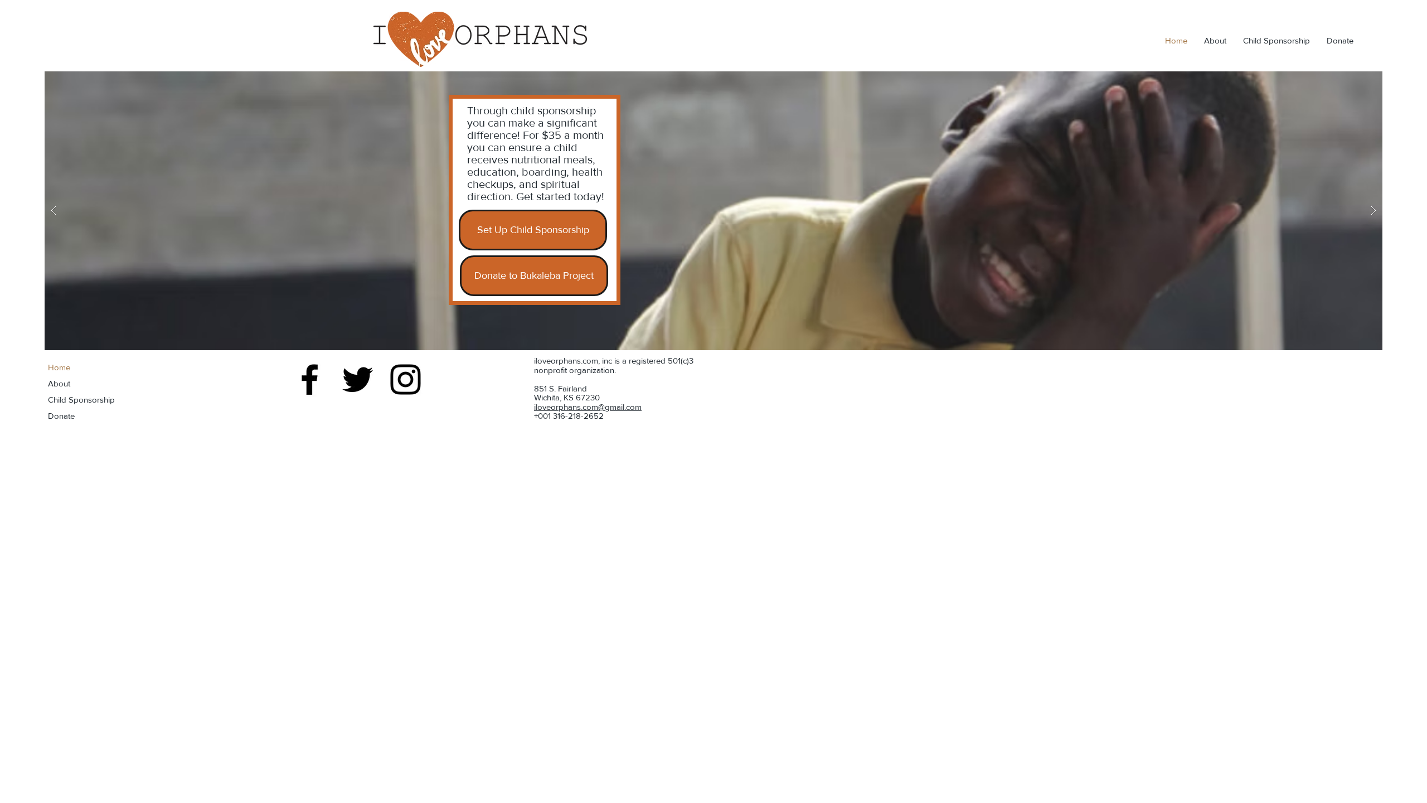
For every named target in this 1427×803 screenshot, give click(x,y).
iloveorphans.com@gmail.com (588, 407)
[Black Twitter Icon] (357, 379)
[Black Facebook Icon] (309, 379)
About (59, 383)
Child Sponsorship (81, 399)
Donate (61, 415)
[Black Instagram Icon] (405, 379)
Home (59, 367)
